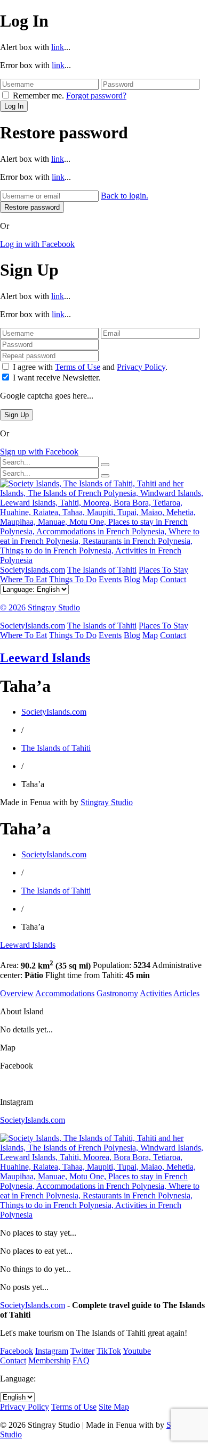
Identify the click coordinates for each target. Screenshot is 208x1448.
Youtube (137, 1350)
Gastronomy (117, 993)
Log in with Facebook (37, 244)
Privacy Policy (141, 366)
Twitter (82, 1350)
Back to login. (124, 195)
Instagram (51, 1350)
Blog (132, 579)
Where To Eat (23, 579)
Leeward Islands (45, 658)
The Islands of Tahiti (102, 569)
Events (110, 579)
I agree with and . (90, 366)
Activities (156, 993)
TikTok (109, 1350)
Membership (49, 1360)
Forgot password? (96, 95)
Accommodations (64, 993)
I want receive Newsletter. (56, 377)
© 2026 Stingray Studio (40, 607)
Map (150, 579)
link (57, 47)
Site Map (114, 1406)
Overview (17, 993)
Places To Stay (163, 569)
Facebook (16, 1350)
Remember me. (38, 95)
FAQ (81, 1360)
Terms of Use (77, 366)
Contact (173, 579)
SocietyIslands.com (32, 569)
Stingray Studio (107, 802)
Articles (186, 993)
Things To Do (73, 579)
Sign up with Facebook (39, 451)
